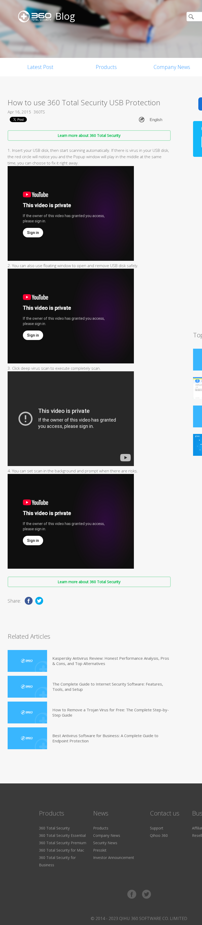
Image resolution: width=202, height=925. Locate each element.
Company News (106, 835)
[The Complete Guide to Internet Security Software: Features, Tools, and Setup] (27, 687)
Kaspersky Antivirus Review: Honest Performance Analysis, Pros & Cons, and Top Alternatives (110, 661)
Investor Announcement (113, 857)
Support (156, 828)
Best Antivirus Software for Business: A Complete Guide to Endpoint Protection (105, 738)
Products (106, 67)
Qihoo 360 (159, 835)
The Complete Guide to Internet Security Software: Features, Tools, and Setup (107, 686)
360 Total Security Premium (62, 842)
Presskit (100, 850)
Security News (105, 842)
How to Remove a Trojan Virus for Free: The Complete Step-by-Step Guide (110, 712)
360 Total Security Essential (62, 835)
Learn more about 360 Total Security (89, 135)
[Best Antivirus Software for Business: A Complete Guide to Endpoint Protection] (27, 738)
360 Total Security (54, 828)
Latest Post (40, 67)
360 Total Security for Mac (61, 850)
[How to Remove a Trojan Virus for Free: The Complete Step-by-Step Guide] (27, 712)
